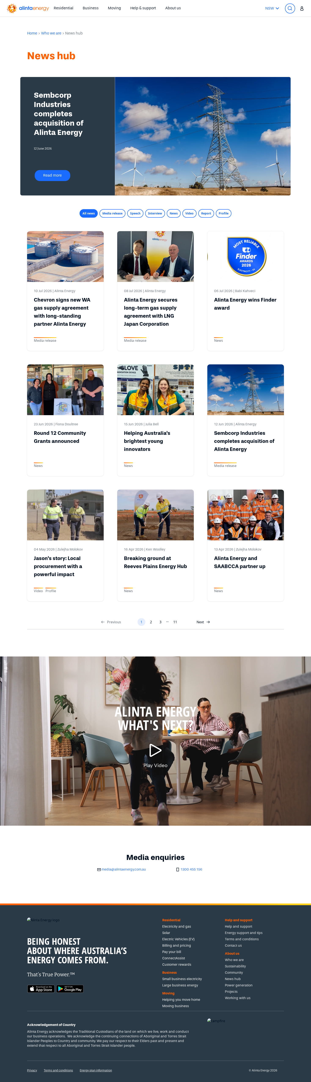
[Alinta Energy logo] (28, 8)
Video (189, 213)
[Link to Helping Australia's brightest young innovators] (155, 389)
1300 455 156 (191, 869)
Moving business (175, 1006)
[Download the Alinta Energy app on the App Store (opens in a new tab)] (41, 988)
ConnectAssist (173, 958)
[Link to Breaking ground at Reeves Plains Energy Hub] (155, 515)
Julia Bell (152, 424)
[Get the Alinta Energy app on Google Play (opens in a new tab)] (70, 988)
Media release (112, 213)
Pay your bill (171, 952)
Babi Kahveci (245, 291)
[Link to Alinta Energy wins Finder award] (245, 256)
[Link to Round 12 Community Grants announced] (65, 389)
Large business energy (180, 985)
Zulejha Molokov (70, 549)
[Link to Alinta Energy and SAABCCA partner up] (245, 515)
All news (89, 213)
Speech (135, 213)
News (174, 213)
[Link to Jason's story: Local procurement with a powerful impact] (65, 515)
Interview (155, 213)
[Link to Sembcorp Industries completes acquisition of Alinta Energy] (245, 389)
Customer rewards (176, 965)
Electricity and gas (176, 926)
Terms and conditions (58, 1070)
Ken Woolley (155, 549)
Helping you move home (181, 1000)
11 (175, 622)
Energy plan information (96, 1070)
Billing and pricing (176, 945)
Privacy (32, 1070)
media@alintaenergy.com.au (124, 869)
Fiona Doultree (66, 424)
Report (206, 213)
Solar (166, 933)
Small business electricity (182, 979)
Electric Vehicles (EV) (178, 939)
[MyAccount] (302, 8)
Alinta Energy (64, 291)
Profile (223, 213)
